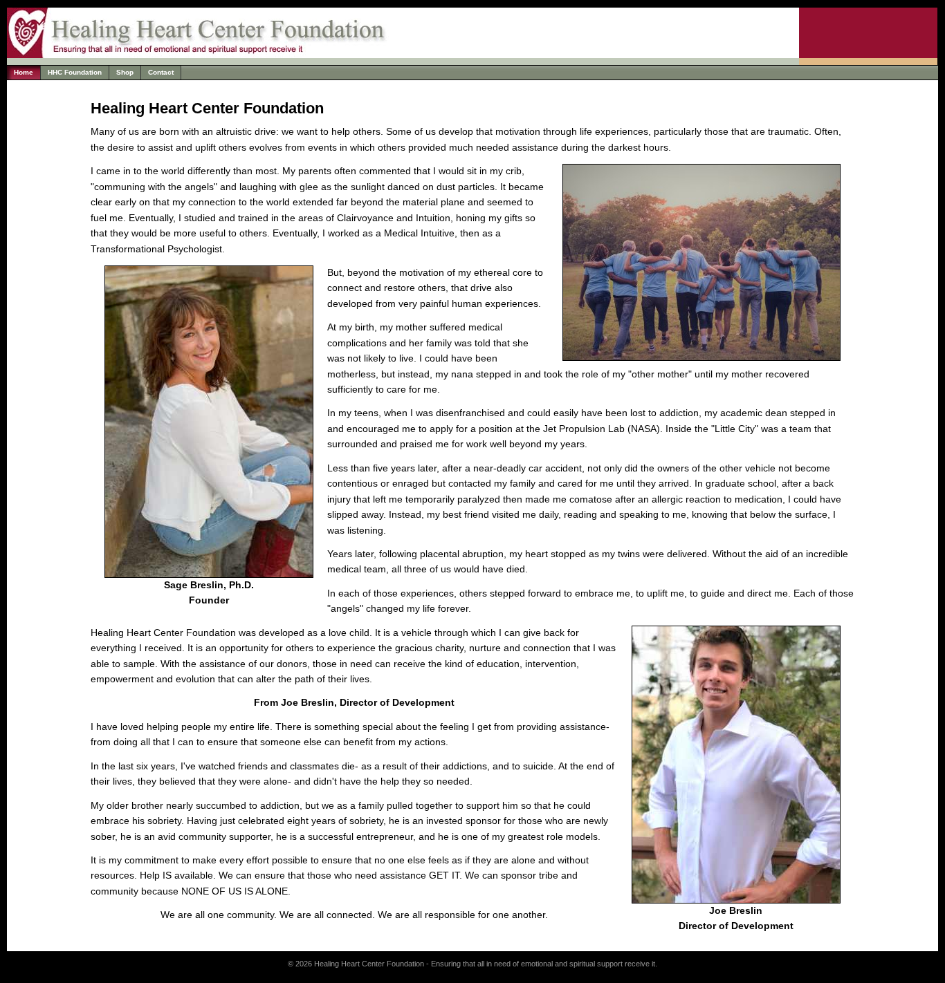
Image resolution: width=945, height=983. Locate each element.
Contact (161, 72)
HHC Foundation (75, 72)
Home (23, 72)
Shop (125, 72)
